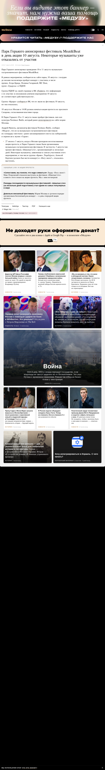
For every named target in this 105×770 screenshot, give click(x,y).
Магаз (63, 30)
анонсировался (46, 120)
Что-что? (15, 209)
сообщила (22, 101)
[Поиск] (98, 30)
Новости (29, 30)
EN (103, 30)
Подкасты (55, 30)
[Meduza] (6, 29)
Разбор (46, 30)
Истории (38, 30)
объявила (42, 91)
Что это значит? (28, 768)
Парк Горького (25, 65)
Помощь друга (74, 30)
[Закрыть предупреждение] (102, 767)
